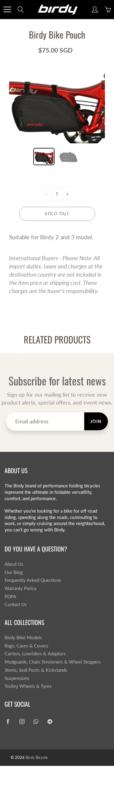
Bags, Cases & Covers (26, 645)
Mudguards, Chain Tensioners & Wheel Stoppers (53, 661)
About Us (14, 564)
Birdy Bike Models (23, 637)
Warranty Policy (20, 588)
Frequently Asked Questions (33, 580)
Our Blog (14, 572)
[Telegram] (49, 721)
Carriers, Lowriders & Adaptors (35, 653)
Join (96, 421)
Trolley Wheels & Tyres (28, 686)
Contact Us (16, 604)
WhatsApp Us (100, 771)
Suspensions (17, 678)
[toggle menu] (7, 9)
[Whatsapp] (35, 721)
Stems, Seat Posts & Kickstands (36, 670)
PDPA (10, 596)
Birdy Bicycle (37, 757)
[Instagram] (21, 721)
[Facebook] (7, 721)
